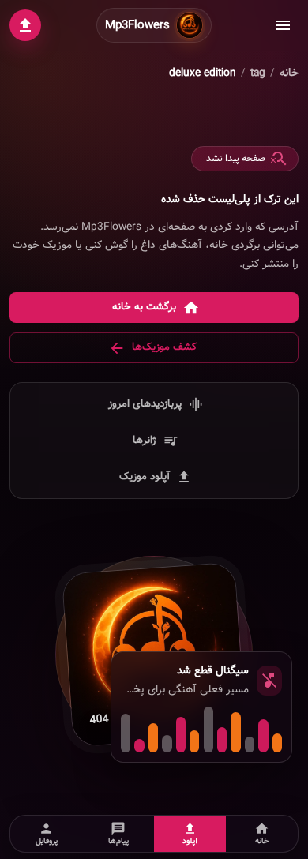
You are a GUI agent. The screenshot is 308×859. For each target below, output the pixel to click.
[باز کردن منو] (283, 25)
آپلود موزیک (144, 476)
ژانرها (144, 440)
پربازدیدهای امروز (145, 404)
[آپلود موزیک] (25, 25)
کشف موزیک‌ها (164, 347)
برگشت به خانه (144, 306)
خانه (289, 73)
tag (257, 73)
